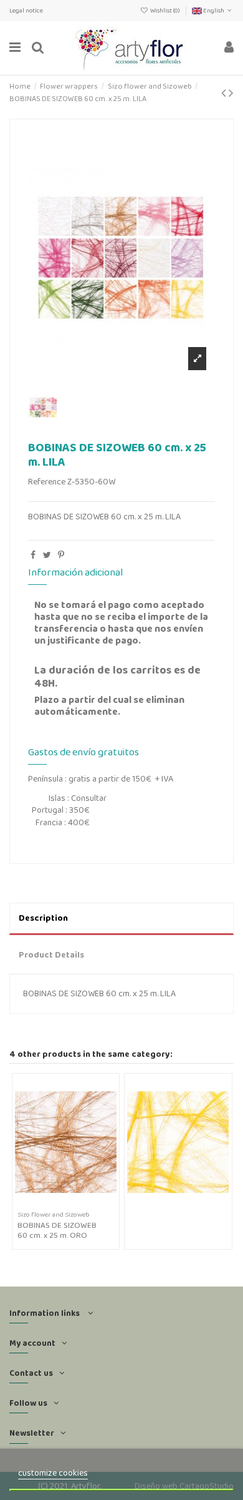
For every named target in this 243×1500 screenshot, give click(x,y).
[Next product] (231, 92)
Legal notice (26, 10)
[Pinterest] (61, 555)
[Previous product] (225, 92)
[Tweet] (47, 555)
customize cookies (53, 1472)
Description (43, 917)
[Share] (33, 555)
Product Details (51, 954)
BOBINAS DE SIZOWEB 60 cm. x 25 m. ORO (57, 1230)
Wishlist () (165, 10)
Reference (46, 482)
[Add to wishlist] (56, 1203)
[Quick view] (74, 1203)
